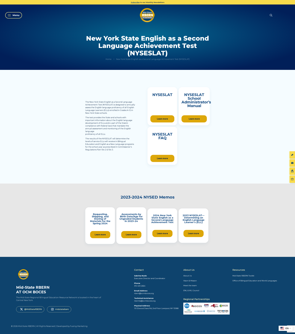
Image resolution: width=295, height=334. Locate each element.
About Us (187, 276)
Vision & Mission (190, 281)
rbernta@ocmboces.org (144, 299)
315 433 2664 (139, 284)
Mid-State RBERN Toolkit (243, 276)
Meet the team (190, 285)
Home (108, 59)
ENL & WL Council (191, 290)
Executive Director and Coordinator (149, 277)
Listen (134, 2)
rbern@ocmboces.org (144, 292)
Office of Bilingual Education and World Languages (254, 281)
